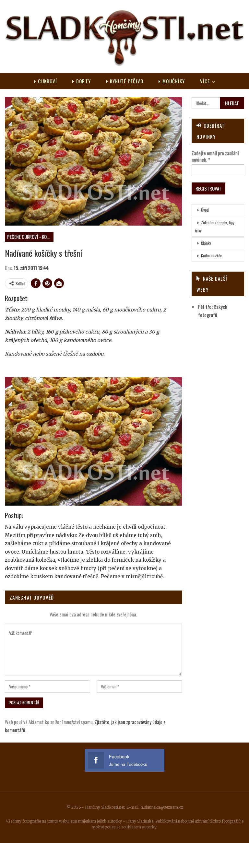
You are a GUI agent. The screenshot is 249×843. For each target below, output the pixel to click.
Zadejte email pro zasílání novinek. (215, 156)
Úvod (205, 210)
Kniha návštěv (211, 255)
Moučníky (173, 81)
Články (206, 243)
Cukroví (47, 81)
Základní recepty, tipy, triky (215, 226)
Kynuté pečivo (126, 81)
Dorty (83, 81)
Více (205, 81)
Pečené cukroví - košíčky (30, 236)
